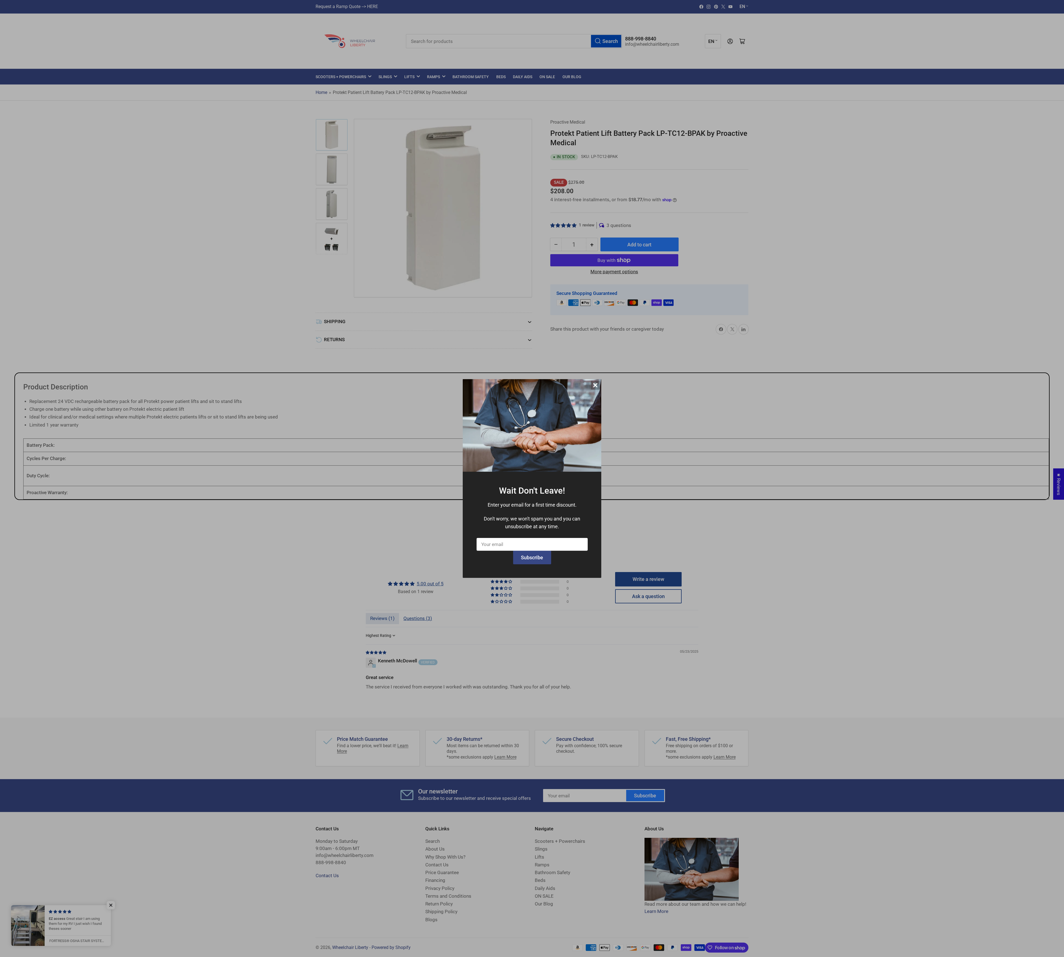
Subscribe (532, 557)
